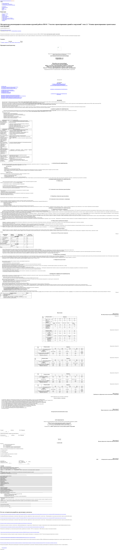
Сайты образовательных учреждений (8, 18)
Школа (3, 8)
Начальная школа (5, 7)
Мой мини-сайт (4, 15)
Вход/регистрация (5, 13)
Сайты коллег (4, 19)
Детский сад (4, 6)
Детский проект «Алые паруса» (7, 4)
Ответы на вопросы (5, 16)
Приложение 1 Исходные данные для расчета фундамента (10, 95)
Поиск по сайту (4, 17)
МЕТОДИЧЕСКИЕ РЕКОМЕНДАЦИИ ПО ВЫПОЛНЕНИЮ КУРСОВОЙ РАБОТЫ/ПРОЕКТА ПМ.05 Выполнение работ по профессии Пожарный (17, 537)
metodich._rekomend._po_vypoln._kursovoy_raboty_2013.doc (10, 42)
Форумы (3, 20)
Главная (3, 14)
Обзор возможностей (5, 3)
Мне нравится (4, 547)
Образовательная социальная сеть (7, 0)
